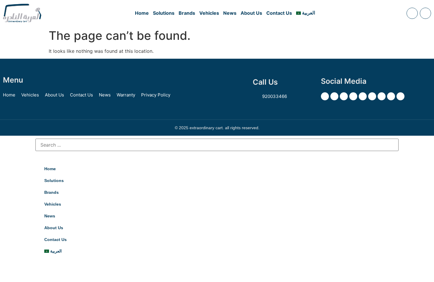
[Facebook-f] (334, 96)
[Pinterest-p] (363, 96)
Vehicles (209, 13)
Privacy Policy (155, 95)
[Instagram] (344, 96)
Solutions (163, 13)
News (229, 13)
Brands (187, 13)
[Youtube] (372, 96)
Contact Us (279, 13)
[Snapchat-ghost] (353, 96)
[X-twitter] (325, 96)
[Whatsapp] (400, 96)
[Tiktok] (391, 96)
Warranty (126, 95)
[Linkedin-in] (382, 96)
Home (142, 13)
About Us (251, 13)
